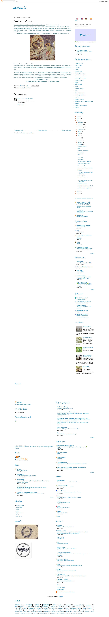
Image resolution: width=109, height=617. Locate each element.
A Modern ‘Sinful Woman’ (82, 303)
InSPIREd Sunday (81, 305)
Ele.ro (59, 496)
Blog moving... (80, 311)
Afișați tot (92, 253)
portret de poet (18, 611)
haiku (84, 608)
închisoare (74, 613)
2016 (78, 116)
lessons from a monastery (84, 301)
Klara (58, 516)
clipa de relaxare (89, 606)
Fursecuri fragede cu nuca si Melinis (65, 487)
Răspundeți (20, 104)
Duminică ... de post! (83, 178)
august (80, 131)
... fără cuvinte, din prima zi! (85, 188)
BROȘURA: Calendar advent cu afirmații (66, 434)
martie (79, 140)
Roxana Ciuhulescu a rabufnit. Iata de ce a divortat (69, 497)
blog (29, 611)
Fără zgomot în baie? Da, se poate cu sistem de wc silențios (31, 493)
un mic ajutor (69, 611)
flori (37, 605)
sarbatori (46, 608)
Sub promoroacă (87, 326)
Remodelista (80, 261)
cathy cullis (60, 537)
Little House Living (62, 406)
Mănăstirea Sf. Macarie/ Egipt (85, 168)
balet (75, 611)
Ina (58, 542)
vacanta (36, 607)
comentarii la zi (78, 605)
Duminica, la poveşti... (83, 150)
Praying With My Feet (82, 310)
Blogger (61, 596)
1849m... (79, 243)
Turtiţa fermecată (62, 462)
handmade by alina (62, 559)
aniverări (73, 608)
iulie (79, 133)
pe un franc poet (43, 613)
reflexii (68, 605)
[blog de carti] (21, 458)
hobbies (59, 525)
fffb (24, 87)
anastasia (19, 7)
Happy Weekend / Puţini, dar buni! (87, 356)
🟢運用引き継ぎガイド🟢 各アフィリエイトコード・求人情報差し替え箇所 (84, 285)
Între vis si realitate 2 (82, 247)
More (76, 20)
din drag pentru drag (23, 613)
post (48, 613)
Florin (78, 242)
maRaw (59, 501)
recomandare (79, 606)
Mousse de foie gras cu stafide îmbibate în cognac (69, 481)
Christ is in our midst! (82, 314)
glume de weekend (79, 92)
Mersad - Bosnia (81, 275)
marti (71, 606)
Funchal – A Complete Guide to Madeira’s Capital (68, 428)
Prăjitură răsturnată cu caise (83, 226)
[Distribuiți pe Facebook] (37, 86)
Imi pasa (19, 469)
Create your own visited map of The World (25, 446)
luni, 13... (80, 170)
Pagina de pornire (42, 130)
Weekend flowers (87, 337)
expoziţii (30, 613)
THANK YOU (60, 538)
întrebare (79, 613)
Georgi (59, 511)
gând (22, 610)
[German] (86, 19)
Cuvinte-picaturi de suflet (83, 225)
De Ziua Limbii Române (22, 470)
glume (61, 605)
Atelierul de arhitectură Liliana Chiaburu (68, 412)
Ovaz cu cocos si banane (63, 507)
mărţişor (83, 610)
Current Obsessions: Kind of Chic (84, 263)
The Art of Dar (61, 587)
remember (56, 610)
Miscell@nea (80, 210)
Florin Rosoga (20, 479)
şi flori (76, 90)
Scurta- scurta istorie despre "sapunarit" (66, 570)
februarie (80, 142)
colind (53, 608)
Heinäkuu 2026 (80, 271)
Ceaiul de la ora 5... (83, 183)
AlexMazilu (19, 507)
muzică (46, 605)
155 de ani (80, 155)
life (72, 610)
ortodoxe (77, 97)
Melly (19, 98)
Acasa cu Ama (61, 574)
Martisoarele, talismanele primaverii (65, 560)
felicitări (67, 610)
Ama (58, 506)
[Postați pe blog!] (33, 86)
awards (90, 608)
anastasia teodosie (82, 50)
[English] (77, 19)
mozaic (53, 607)
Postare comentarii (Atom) (27, 133)
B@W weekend (20, 513)
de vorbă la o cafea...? (80, 76)
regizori (58, 613)
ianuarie (80, 144)
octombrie (80, 127)
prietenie (53, 611)
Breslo (59, 584)
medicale (77, 610)
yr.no (94, 42)
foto (67, 608)
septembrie (81, 129)
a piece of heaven (79, 80)
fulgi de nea (36, 613)
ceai (82, 611)
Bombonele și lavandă (62, 543)
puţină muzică (78, 71)
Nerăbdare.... (81, 159)
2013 (78, 191)
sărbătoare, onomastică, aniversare (84, 101)
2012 (78, 193)
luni (54, 605)
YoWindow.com (79, 42)
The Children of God (82, 298)
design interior (61, 547)
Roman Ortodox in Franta (83, 202)
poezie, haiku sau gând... (81, 105)
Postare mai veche (66, 130)
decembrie (81, 122)
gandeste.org (20, 474)
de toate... (77, 107)
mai (79, 135)
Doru (78, 230)
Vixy (58, 432)
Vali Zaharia (19, 516)
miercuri (29, 605)
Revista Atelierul (61, 530)
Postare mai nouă (18, 130)
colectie (19, 608)
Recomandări (79, 63)
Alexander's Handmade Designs (66, 592)
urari (69, 613)
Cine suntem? (81, 165)
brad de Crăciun (45, 610)
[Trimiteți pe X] (35, 86)
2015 (78, 118)
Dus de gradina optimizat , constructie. (66, 469)
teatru (62, 610)
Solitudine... (79, 238)
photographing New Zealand (84, 266)
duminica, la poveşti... (80, 95)
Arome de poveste (62, 485)
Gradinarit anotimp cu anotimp (65, 445)
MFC (79, 148)
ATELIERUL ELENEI (62, 579)
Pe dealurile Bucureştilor (84, 163)
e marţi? (77, 69)
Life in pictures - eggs (62, 512)
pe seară (40, 611)
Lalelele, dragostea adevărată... (86, 186)
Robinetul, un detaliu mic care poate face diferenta (69, 492)
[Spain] (90, 19)
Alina (17, 509)
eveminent (31, 608)
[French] (81, 19)
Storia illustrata (80, 232)
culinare (17, 610)
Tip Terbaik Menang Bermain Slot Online (66, 548)
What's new (60, 589)
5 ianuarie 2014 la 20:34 (27, 98)
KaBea (59, 569)
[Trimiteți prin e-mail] (32, 86)
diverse (18, 605)
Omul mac (80, 157)
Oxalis (58, 453)
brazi (79, 611)
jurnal (76, 86)
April (17, 511)
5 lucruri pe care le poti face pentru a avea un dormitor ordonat (71, 575)
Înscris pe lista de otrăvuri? (84, 161)
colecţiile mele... (79, 84)
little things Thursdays (80, 78)
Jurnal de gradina (62, 452)
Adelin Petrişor (20, 505)
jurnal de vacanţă (79, 88)
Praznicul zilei (78, 65)
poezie (22, 607)
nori (51, 610)
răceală (62, 613)
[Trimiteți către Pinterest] (38, 86)
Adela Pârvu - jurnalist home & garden (27, 492)
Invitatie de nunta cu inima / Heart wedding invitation (69, 565)
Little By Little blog (82, 282)
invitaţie (34, 611)
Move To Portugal (62, 427)
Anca (58, 564)
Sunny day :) (81, 152)
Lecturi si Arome (21, 486)
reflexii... (77, 82)
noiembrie (80, 124)
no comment (89, 610)
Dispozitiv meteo (85, 35)
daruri (79, 608)
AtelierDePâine (61, 457)
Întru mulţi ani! (81, 175)
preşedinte (53, 613)
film (59, 606)
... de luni (77, 67)
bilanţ (25, 611)
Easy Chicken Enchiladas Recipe (65, 408)
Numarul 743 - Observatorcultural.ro (82, 216)
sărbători (39, 608)
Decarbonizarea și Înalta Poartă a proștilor (26, 475)
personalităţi (47, 611)
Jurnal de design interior (64, 552)
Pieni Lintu (79, 270)
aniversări (37, 610)
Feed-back (59, 458)
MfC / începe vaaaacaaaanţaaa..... (88, 367)
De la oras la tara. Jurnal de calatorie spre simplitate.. (71, 467)
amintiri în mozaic (79, 99)
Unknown (19, 402)
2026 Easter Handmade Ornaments (65, 526)
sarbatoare (28, 87)
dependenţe (87, 611)
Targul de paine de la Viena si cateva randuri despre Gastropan (71, 463)
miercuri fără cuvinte (80, 73)
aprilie (79, 137)
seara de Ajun (61, 611)
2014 (78, 120)
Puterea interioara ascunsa (63, 502)
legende (77, 103)
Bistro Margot (61, 480)
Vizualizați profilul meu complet (23, 404)
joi (25, 608)
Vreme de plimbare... (83, 146)
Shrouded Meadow (81, 299)
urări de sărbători (29, 610)
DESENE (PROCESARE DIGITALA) (65, 581)
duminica (21, 87)
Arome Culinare (61, 490)
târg (66, 613)
